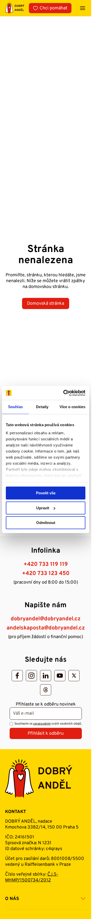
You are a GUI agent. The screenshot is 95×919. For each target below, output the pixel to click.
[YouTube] (59, 675)
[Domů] (14, 8)
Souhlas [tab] (15, 407)
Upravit (42, 508)
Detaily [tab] (42, 407)
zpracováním (42, 724)
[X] (74, 675)
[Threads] (45, 689)
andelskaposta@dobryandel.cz (46, 628)
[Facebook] (17, 675)
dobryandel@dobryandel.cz (46, 619)
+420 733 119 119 (46, 564)
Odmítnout (45, 522)
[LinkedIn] (45, 675)
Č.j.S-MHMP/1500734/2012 (31, 877)
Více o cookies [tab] (72, 407)
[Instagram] (31, 675)
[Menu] (82, 8)
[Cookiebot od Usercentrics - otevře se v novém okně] (64, 393)
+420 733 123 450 (45, 573)
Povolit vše (45, 493)
